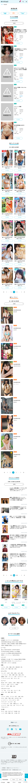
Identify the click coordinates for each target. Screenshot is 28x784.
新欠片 (24, 643)
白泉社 (2, 645)
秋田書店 (3, 640)
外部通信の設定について (16, 769)
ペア (3, 690)
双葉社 (10, 645)
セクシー (5, 686)
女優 (21, 696)
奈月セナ (15, 72)
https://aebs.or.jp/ (3, 763)
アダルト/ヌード (4, 707)
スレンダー (5, 673)
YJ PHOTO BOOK (16, 649)
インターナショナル (7, 678)
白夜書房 (7, 645)
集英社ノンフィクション (6, 655)
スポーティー (22, 676)
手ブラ (4, 711)
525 (17, 575)
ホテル (4, 692)
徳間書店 (21, 643)
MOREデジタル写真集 (15, 651)
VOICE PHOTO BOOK (6, 661)
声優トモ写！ (4, 662)
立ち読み (18, 43)
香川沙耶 (15, 126)
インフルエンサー (7, 703)
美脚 (15, 674)
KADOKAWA (16, 640)
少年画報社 (12, 643)
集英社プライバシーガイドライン (13, 767)
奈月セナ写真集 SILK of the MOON (20, 88)
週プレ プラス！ (13, 13)
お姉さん (12, 682)
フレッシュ (12, 676)
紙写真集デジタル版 (5, 659)
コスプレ (5, 667)
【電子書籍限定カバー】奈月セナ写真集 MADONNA (20, 50)
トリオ (10, 690)
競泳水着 (19, 667)
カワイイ (14, 684)
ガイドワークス (9, 640)
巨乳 (14, 673)
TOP (2, 4)
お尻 (20, 673)
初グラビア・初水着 (14, 711)
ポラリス (10, 662)
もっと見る (14, 628)
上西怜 (15, 34)
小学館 (8, 643)
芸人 (13, 705)
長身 (21, 674)
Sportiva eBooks (16, 655)
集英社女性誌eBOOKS (16, 653)
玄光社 (13, 641)
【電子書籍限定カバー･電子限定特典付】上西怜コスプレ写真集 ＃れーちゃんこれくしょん (20, 31)
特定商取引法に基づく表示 (6, 769)
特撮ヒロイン (17, 703)
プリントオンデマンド (16, 661)
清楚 (13, 686)
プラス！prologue (14, 659)
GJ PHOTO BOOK (5, 651)
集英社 (20, 641)
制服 (12, 667)
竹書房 (16, 643)
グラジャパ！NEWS (22, 13)
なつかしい (5, 684)
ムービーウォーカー (17, 645)
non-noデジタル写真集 (6, 653)
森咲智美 (15, 108)
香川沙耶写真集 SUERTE (19, 125)
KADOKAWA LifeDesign (6, 641)
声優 (11, 698)
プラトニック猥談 (17, 106)
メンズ (4, 713)
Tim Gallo (21, 57)
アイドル (14, 696)
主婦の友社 (3, 643)
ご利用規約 (4, 767)
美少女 (4, 682)
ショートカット (6, 674)
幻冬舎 (16, 641)
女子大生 (18, 698)
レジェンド (5, 705)
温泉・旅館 (12, 692)
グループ (17, 690)
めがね (4, 668)
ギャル (17, 678)
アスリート (20, 705)
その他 (17, 713)
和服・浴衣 (12, 668)
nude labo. (14, 662)
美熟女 (20, 682)
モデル (4, 698)
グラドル (5, 696)
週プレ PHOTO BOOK (6, 649)
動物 (11, 713)
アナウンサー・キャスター (8, 701)
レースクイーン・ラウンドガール (10, 700)
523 (11, 575)
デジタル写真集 (5, 13)
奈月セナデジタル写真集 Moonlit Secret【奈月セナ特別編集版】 (20, 69)
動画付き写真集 (22, 659)
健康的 (4, 676)
